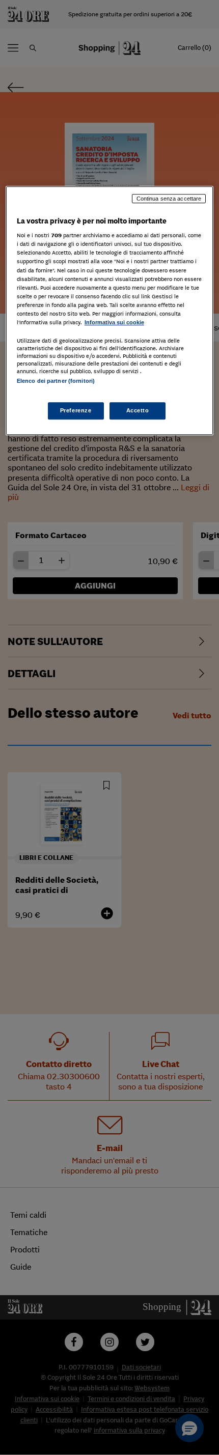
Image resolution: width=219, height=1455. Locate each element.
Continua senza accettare (169, 198)
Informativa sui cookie (114, 322)
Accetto (137, 411)
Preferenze (76, 411)
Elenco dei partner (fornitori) (56, 381)
